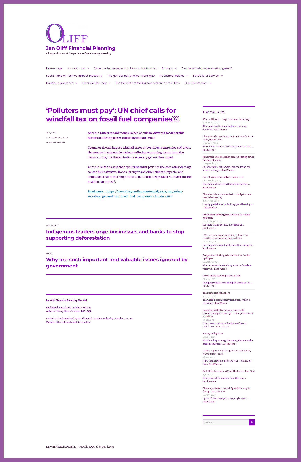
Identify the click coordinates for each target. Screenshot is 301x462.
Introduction (76, 68)
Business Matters (55, 142)
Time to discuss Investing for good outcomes (125, 68)
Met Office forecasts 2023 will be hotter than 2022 (229, 371)
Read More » (220, 129)
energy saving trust (213, 333)
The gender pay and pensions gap (131, 75)
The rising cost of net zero (216, 293)
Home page (54, 68)
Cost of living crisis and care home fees (223, 177)
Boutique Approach (60, 83)
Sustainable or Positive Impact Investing (74, 75)
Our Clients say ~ (196, 83)
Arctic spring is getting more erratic (221, 275)
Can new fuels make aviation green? (207, 68)
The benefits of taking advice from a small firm (147, 83)
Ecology (167, 68)
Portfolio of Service (206, 75)
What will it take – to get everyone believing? (226, 119)
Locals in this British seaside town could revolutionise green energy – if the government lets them (228, 313)
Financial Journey (94, 83)
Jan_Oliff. (51, 132)
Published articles (172, 75)
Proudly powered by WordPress (96, 446)
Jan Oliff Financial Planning (80, 48)
